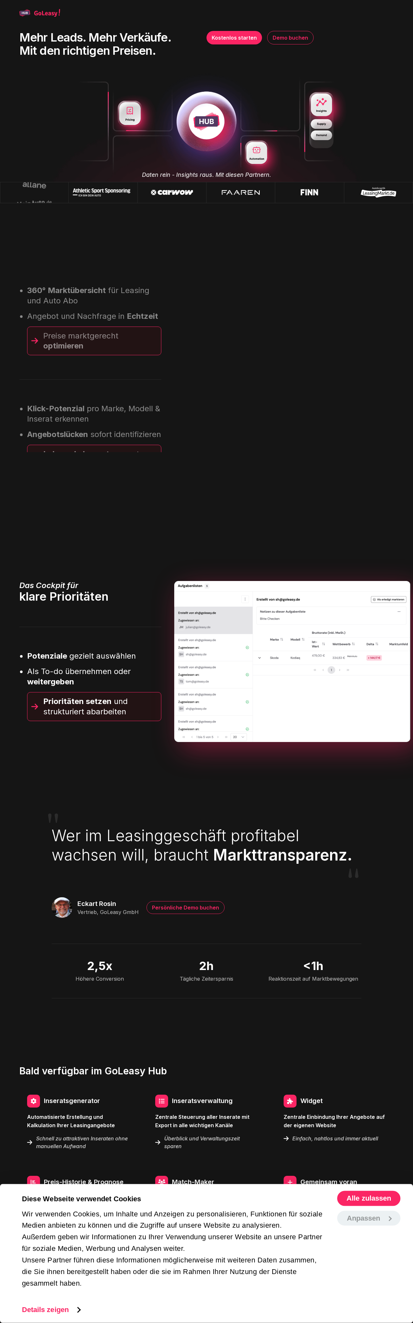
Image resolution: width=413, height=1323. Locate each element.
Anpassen (363, 1218)
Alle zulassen (369, 1198)
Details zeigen (45, 1309)
